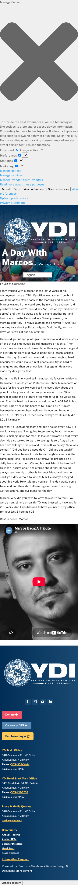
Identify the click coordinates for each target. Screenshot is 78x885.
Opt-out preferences (14, 198)
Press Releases (10, 853)
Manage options (10, 170)
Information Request (15, 859)
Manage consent (11, 882)
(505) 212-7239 (19, 792)
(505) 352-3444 (19, 764)
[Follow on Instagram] (35, 702)
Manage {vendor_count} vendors (21, 179)
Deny (17, 189)
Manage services (11, 175)
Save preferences (58, 189)
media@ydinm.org (12, 820)
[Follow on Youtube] (43, 702)
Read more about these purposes (22, 184)
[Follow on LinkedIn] (50, 702)
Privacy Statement (12, 202)
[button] (39, 62)
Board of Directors (12, 843)
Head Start (8, 848)
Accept (6, 189)
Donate (10, 714)
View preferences (33, 189)
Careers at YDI (14, 725)
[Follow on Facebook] (28, 702)
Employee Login (15, 736)
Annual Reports (11, 834)
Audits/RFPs (9, 839)
